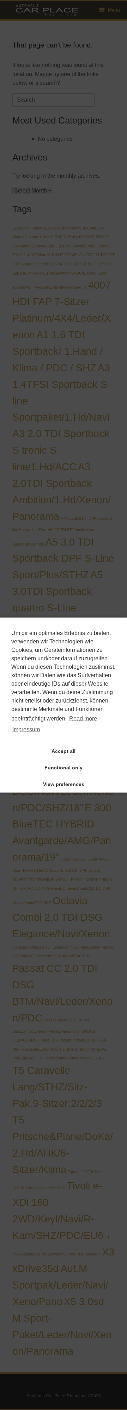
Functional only (63, 767)
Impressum (26, 729)
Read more (83, 719)
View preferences (63, 784)
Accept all (63, 751)
